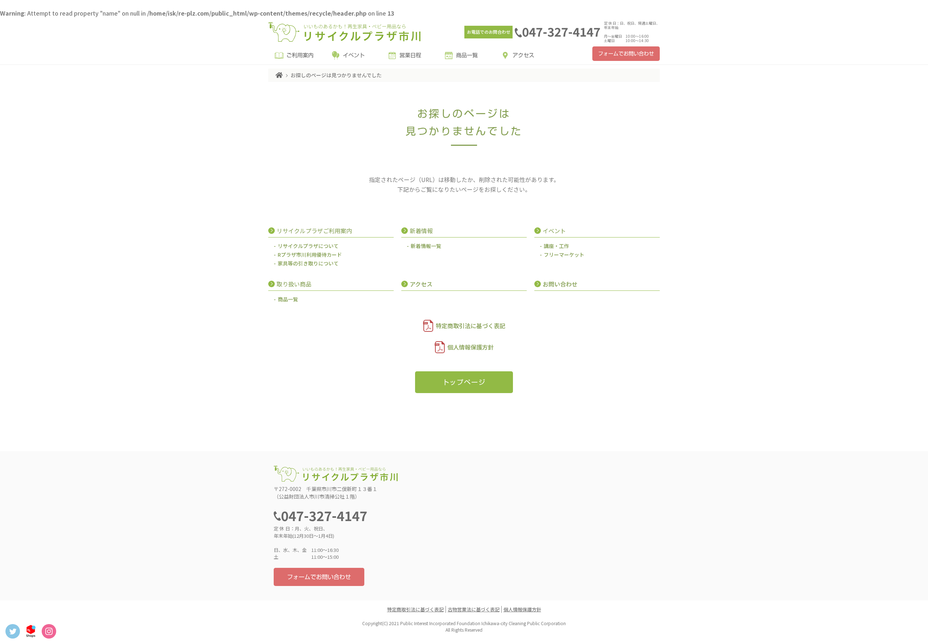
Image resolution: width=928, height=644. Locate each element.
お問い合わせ (560, 284)
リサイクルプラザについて (308, 245)
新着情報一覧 (426, 245)
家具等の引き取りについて (308, 263)
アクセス (523, 55)
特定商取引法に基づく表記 (470, 325)
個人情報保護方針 (470, 347)
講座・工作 (556, 245)
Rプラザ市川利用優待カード (310, 254)
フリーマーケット (564, 254)
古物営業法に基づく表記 (474, 609)
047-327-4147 (561, 31)
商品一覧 (467, 55)
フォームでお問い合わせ (626, 53)
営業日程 (410, 55)
